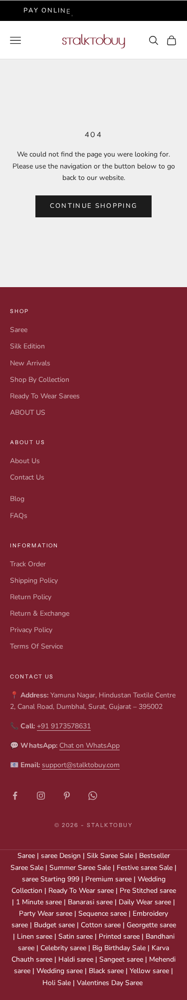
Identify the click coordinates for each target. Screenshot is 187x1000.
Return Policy (30, 597)
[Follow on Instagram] (41, 796)
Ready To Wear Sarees (45, 396)
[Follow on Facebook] (15, 796)
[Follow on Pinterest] (67, 796)
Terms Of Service (36, 646)
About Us (25, 461)
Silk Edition (27, 346)
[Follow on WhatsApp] (93, 796)
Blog (17, 498)
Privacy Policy (31, 630)
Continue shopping (94, 205)
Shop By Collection (39, 379)
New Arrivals (30, 363)
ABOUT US (27, 412)
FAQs (18, 515)
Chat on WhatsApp (89, 745)
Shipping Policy (34, 580)
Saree (18, 329)
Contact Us (27, 477)
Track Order (28, 564)
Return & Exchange (39, 613)
